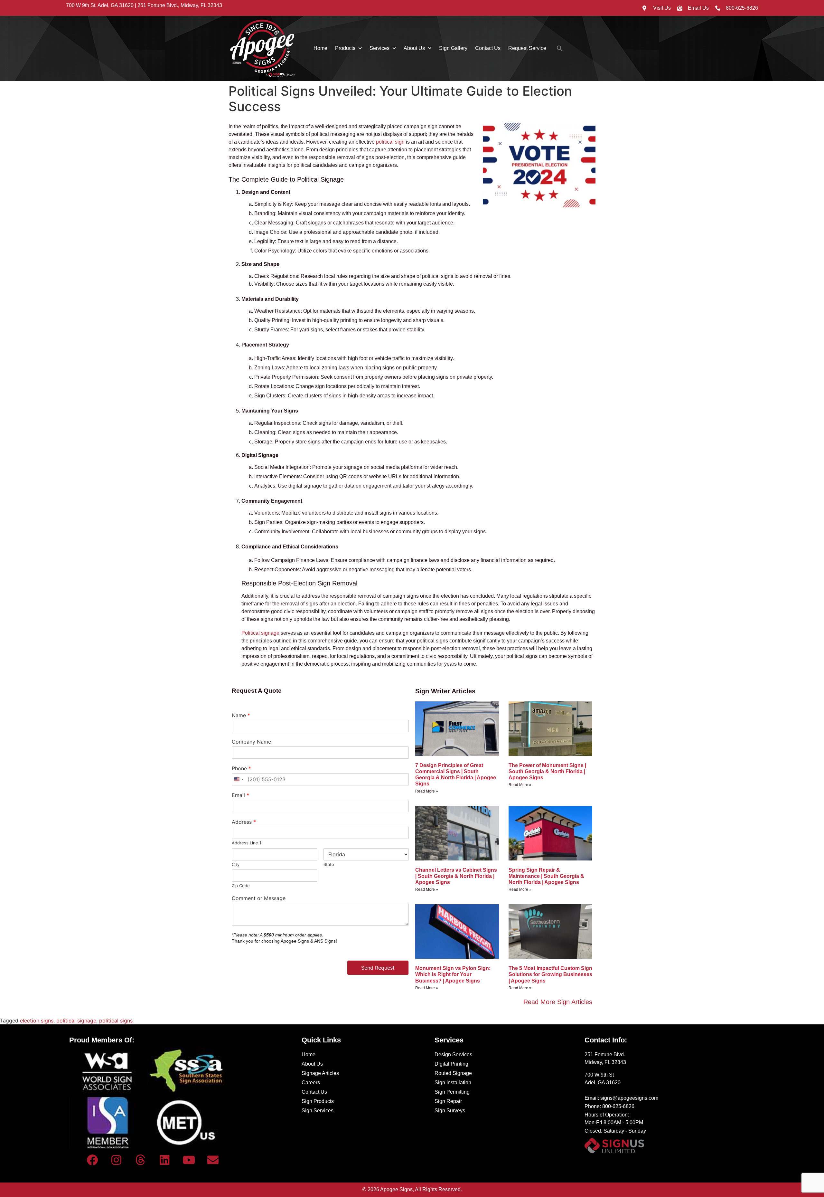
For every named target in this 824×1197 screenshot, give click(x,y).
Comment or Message (259, 898)
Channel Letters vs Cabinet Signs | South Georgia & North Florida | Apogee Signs (456, 876)
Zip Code (241, 885)
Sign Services (317, 1110)
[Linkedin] (164, 1159)
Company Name (251, 741)
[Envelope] (212, 1159)
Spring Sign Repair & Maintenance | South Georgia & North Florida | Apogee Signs (546, 876)
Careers (311, 1082)
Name (241, 715)
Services (379, 48)
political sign (390, 142)
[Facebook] (92, 1159)
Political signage (260, 633)
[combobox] (238, 779)
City (235, 864)
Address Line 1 (246, 842)
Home (320, 48)
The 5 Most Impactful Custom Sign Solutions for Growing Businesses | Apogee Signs (550, 974)
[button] (559, 48)
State (328, 864)
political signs (116, 1020)
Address (244, 822)
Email (240, 795)
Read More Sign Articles (557, 1001)
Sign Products (318, 1101)
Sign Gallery (453, 48)
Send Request (378, 967)
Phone (241, 768)
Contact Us (488, 48)
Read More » (426, 791)
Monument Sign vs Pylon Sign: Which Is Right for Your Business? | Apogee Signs (453, 974)
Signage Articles (320, 1073)
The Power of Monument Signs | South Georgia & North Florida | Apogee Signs (547, 771)
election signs (36, 1020)
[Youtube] (188, 1159)
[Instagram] (116, 1159)
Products (345, 48)
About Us (414, 48)
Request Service (527, 48)
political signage (76, 1020)
